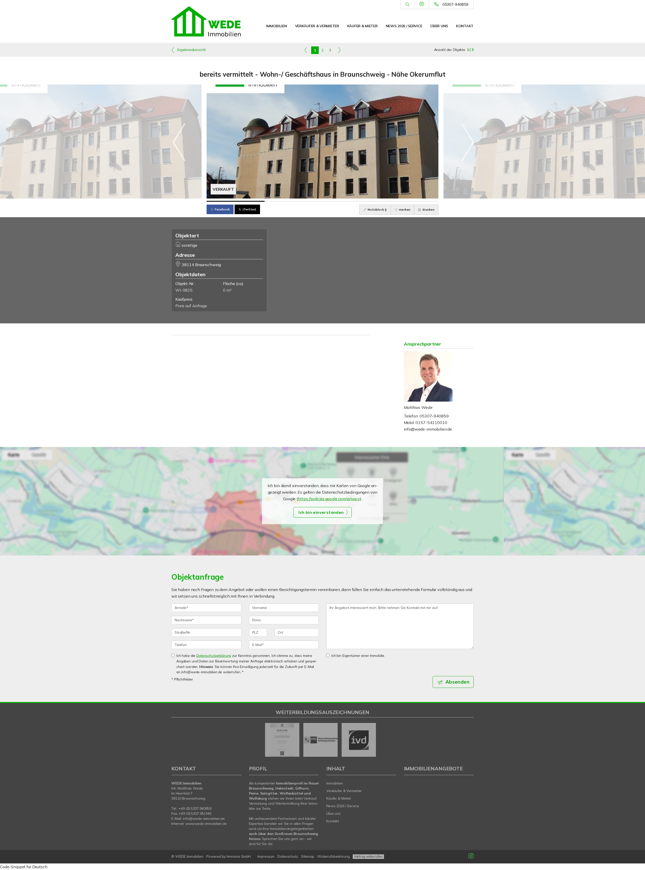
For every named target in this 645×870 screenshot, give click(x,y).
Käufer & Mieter (362, 26)
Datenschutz (287, 856)
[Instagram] (422, 4)
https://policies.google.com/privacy (329, 498)
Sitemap (307, 856)
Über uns (439, 26)
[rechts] (339, 50)
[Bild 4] (409, 201)
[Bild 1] (236, 201)
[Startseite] (206, 21)
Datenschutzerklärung (213, 655)
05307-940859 (455, 4)
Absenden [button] (457, 682)
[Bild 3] (351, 201)
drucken (428, 209)
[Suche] (407, 4)
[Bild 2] (293, 201)
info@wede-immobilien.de (428, 429)
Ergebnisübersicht (191, 49)
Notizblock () (377, 209)
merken (404, 209)
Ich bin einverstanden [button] (321, 512)
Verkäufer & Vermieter (317, 26)
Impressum (265, 856)
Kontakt (464, 26)
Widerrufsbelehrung (333, 856)
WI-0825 (183, 290)
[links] (305, 50)
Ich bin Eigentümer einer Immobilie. (358, 655)
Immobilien (276, 26)
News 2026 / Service (404, 26)
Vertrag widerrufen (368, 856)
